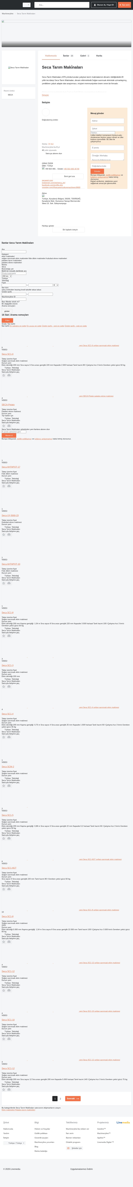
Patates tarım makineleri (25, 1110)
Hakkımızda (8, 1129)
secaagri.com (47, 180)
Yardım (6, 1133)
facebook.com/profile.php (52, 185)
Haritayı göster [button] (48, 226)
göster (7, 311)
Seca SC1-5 (7, 815)
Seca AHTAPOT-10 (11, 564)
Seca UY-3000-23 (10, 515)
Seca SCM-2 (8, 766)
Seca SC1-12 (8, 971)
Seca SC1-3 (7, 665)
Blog (36, 1147)
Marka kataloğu (41, 1151)
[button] (54, 153)
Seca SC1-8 (7, 612)
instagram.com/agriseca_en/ (53, 183)
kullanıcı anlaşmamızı (99, 177)
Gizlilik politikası (41, 1133)
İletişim (6, 1138)
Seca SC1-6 (7, 354)
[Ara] (37, 5)
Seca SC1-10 (8, 1020)
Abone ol (9, 435)
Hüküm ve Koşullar (42, 1129)
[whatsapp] (47, 171)
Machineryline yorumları (44, 1142)
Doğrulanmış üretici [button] (50, 120)
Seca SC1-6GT (9, 868)
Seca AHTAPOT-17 (11, 467)
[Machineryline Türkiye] (11, 5)
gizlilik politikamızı (113, 175)
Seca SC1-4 (7, 714)
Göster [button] (61, 169)
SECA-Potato (8, 404)
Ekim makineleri (8, 1110)
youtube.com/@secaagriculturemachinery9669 (61, 187)
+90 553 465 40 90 (71, 169)
